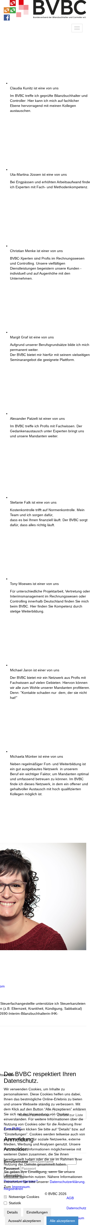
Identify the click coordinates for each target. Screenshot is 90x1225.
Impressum (21, 1187)
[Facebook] (7, 19)
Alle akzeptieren (62, 1221)
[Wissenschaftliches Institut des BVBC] (7, 12)
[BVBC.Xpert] (13, 12)
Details (12, 1212)
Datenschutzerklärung (67, 1182)
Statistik (15, 1203)
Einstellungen (37, 1212)
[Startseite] (51, 17)
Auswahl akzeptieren (24, 1221)
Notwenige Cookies (24, 1197)
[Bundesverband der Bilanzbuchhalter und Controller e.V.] (13, 5)
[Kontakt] (7, 5)
